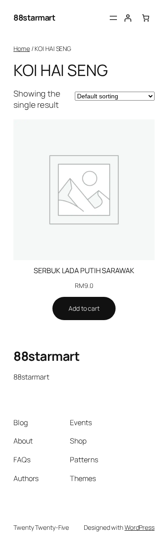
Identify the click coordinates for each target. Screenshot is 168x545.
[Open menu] (113, 18)
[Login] (128, 18)
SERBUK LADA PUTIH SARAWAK (84, 270)
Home (21, 48)
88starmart (34, 17)
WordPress (140, 527)
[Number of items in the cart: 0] (146, 18)
